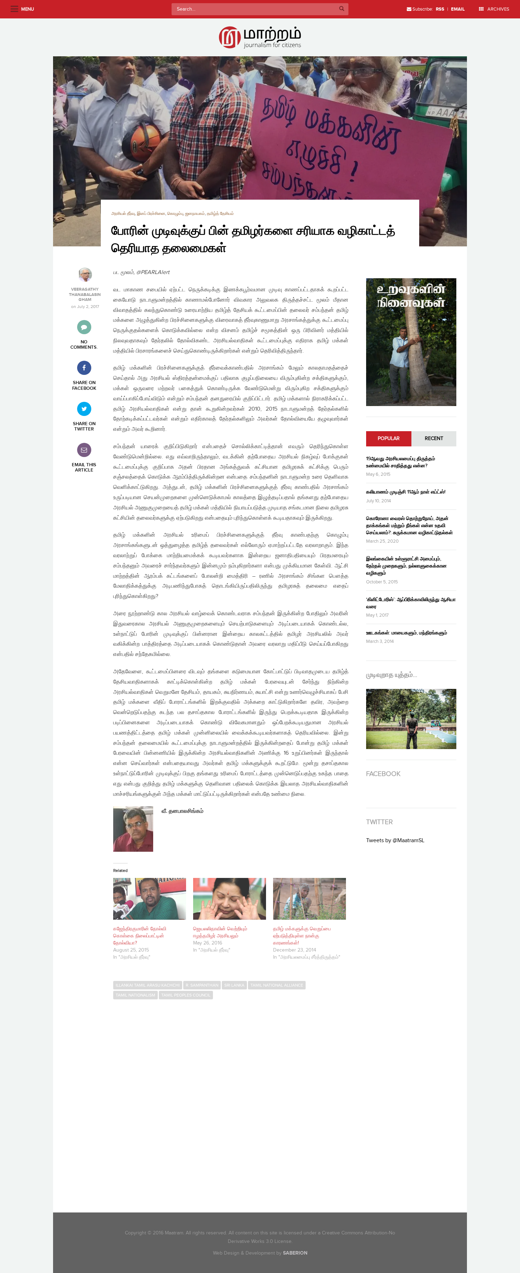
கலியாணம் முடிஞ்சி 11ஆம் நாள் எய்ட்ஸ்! (405, 492)
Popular (389, 438)
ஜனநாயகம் (195, 213)
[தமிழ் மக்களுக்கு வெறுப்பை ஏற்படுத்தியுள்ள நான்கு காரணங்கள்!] (309, 899)
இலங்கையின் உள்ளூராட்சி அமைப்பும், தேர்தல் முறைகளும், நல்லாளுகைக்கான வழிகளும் (406, 566)
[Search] (341, 9)
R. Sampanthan (202, 985)
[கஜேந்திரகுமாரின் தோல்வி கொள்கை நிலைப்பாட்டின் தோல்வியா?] (149, 899)
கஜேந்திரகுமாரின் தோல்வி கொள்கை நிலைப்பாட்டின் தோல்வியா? (139, 936)
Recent (434, 438)
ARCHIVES (497, 9)
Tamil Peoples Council (185, 995)
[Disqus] (234, 1099)
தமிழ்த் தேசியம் (220, 213)
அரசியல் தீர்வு (123, 213)
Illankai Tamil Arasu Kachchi (148, 985)
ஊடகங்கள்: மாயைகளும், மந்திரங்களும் (406, 633)
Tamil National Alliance (276, 985)
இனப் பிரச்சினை (151, 213)
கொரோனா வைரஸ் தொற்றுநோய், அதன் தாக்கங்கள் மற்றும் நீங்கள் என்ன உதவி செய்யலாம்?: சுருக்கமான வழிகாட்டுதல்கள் (409, 525)
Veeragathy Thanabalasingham (85, 294)
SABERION (295, 1253)
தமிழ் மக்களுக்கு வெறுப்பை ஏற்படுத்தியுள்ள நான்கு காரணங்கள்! (302, 936)
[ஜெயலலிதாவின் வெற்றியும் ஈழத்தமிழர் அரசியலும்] (229, 899)
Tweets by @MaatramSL (395, 840)
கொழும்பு (175, 213)
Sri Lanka (234, 985)
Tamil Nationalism (135, 995)
